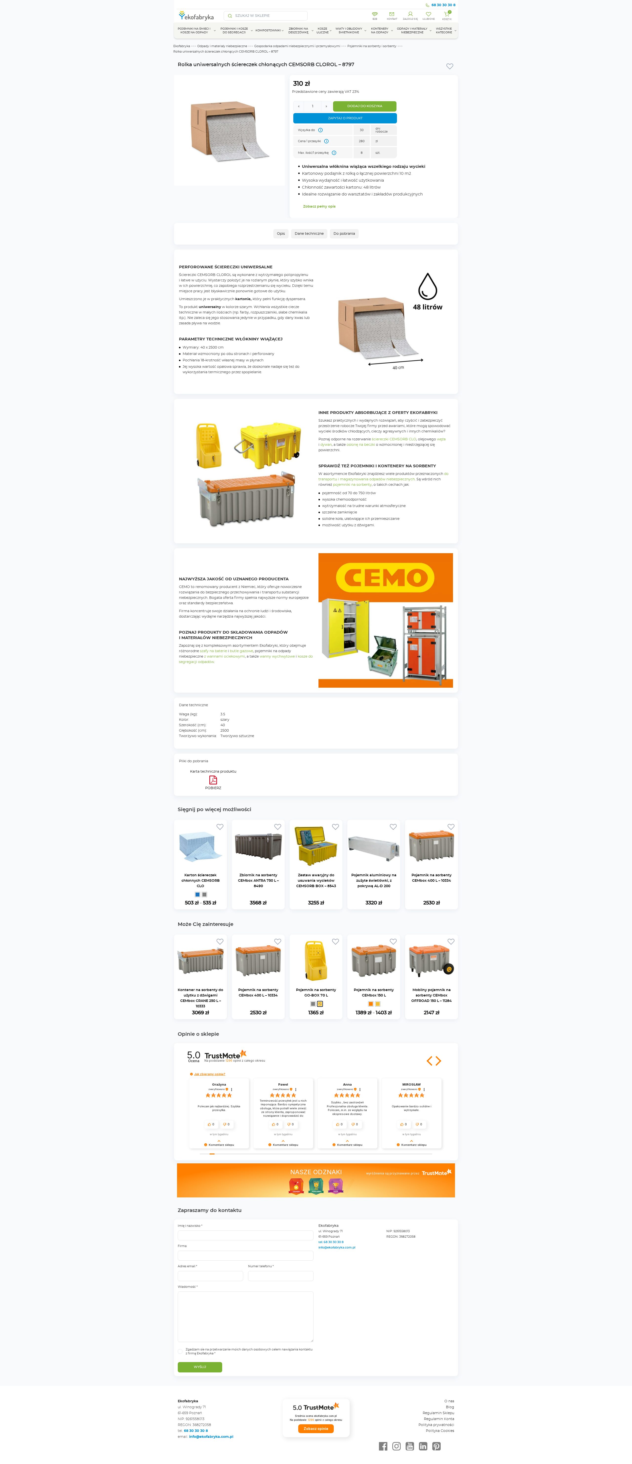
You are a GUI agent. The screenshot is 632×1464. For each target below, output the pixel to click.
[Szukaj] (230, 16)
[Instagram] (396, 1446)
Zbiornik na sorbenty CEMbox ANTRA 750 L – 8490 (258, 881)
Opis (281, 233)
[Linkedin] (423, 1446)
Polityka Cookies (440, 1431)
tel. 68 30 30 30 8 (331, 1242)
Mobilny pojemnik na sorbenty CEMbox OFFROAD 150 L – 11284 (431, 995)
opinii (245, 1060)
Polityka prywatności (436, 1425)
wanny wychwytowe (277, 656)
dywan (326, 445)
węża (441, 439)
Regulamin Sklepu (438, 1413)
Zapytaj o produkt (345, 118)
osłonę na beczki (361, 445)
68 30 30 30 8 (443, 5)
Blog (450, 1407)
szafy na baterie (213, 651)
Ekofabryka (181, 46)
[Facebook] (383, 1446)
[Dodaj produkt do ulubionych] (449, 66)
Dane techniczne (309, 233)
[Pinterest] (436, 1446)
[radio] (197, 894)
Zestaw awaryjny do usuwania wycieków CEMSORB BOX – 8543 (316, 881)
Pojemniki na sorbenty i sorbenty (371, 46)
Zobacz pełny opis (319, 206)
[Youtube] (410, 1446)
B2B (375, 19)
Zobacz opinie (316, 1429)
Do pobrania (344, 233)
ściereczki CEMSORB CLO (394, 439)
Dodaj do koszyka (364, 106)
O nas (449, 1401)
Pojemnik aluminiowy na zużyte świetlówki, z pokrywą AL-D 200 (373, 881)
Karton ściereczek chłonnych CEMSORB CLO (200, 881)
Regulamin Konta (439, 1419)
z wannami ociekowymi (224, 656)
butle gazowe (241, 651)
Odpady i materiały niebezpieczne (222, 46)
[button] (430, 1061)
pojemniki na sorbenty (352, 485)
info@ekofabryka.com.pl (336, 1247)
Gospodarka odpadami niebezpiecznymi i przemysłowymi (297, 46)
